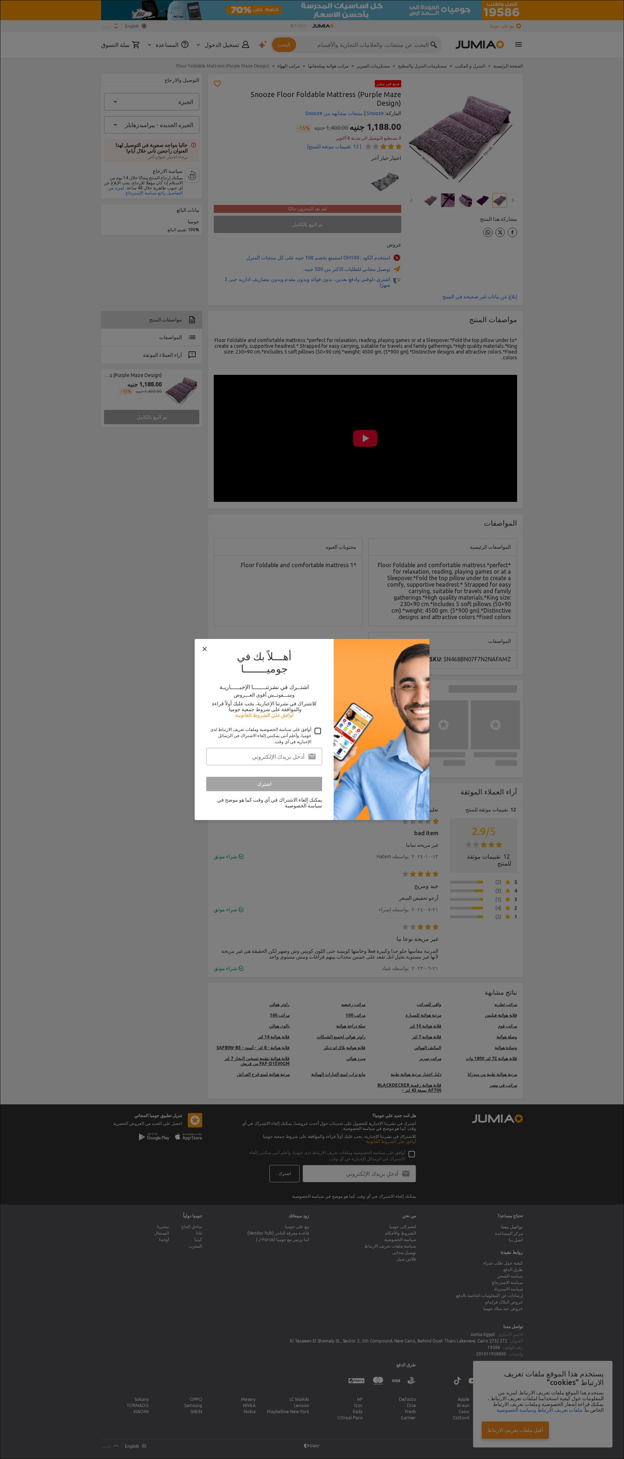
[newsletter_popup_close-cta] (205, 649)
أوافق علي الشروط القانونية (264, 715)
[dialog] (312, 729)
